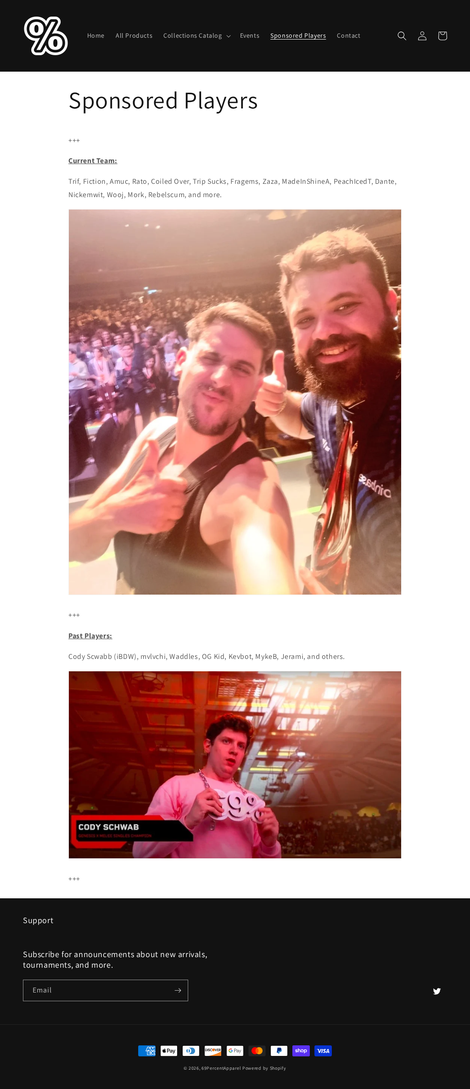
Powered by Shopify (264, 1068)
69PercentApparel (221, 1068)
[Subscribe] (178, 990)
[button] (196, 35)
